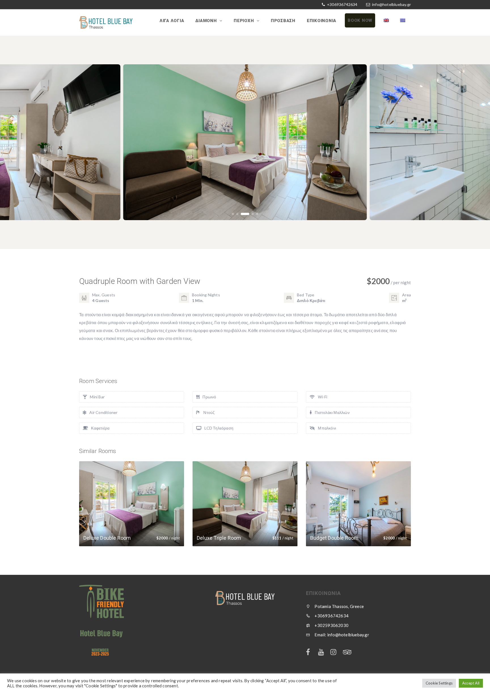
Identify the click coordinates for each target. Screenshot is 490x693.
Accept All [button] (471, 683)
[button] (233, 214)
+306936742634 (342, 4)
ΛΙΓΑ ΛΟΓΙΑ (172, 20)
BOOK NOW (360, 20)
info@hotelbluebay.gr (391, 4)
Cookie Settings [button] (439, 683)
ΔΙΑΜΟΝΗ (206, 20)
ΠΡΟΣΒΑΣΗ (283, 20)
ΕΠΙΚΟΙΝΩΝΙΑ (321, 20)
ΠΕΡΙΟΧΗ (244, 20)
